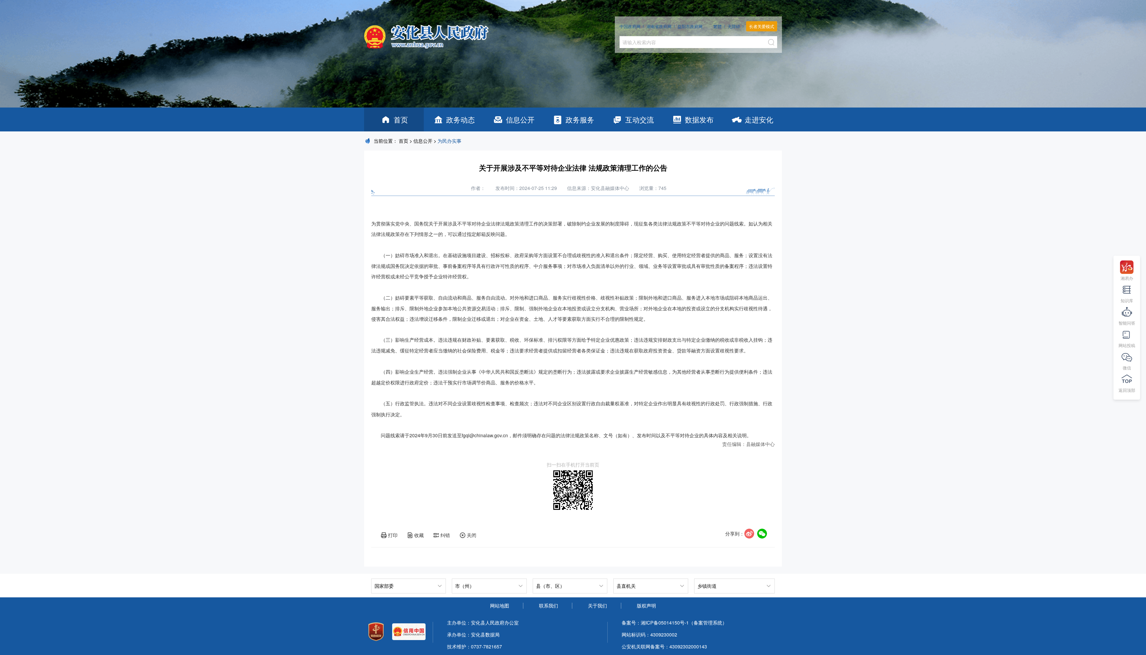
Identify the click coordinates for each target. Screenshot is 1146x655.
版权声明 (646, 605)
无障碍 (734, 26)
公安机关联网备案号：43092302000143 (664, 646)
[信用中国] (409, 632)
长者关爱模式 (761, 26)
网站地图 (499, 605)
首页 (401, 119)
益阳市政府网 (690, 26)
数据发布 (699, 119)
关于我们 (597, 605)
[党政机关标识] (376, 632)
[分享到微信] (762, 534)
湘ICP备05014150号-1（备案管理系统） (684, 622)
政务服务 (580, 119)
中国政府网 (630, 26)
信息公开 (520, 119)
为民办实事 (449, 140)
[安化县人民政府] (426, 34)
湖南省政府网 (658, 26)
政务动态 (460, 119)
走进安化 (759, 119)
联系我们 (548, 605)
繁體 (717, 26)
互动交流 (639, 119)
